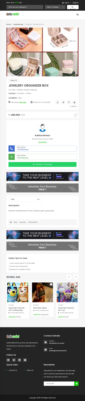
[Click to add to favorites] (26, 284)
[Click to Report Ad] (74, 102)
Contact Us (13, 370)
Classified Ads (18, 24)
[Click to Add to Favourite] (69, 102)
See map (22, 102)
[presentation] (9, 52)
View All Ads (42, 142)
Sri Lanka (20, 93)
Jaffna (28, 93)
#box (16, 222)
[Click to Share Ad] (63, 102)
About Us (30, 370)
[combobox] (55, 7)
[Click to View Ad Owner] (58, 102)
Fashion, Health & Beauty (27, 90)
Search (72, 8)
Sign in (67, 3)
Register (76, 3)
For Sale (11, 90)
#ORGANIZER (32, 222)
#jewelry (23, 222)
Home (8, 24)
